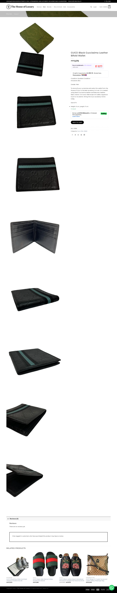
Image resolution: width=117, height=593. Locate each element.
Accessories (71, 7)
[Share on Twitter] (75, 135)
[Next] (110, 568)
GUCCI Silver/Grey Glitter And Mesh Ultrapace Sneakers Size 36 (16, 579)
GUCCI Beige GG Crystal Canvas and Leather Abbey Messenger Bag (96, 579)
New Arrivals (58, 7)
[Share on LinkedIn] (84, 135)
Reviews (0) (14, 519)
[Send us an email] (109, 1)
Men (44, 7)
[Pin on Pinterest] (81, 135)
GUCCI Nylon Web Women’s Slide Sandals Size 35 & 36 (43, 579)
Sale (64, 7)
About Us (45, 588)
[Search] (91, 7)
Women (39, 7)
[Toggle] (8, 518)
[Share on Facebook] (72, 135)
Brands (49, 7)
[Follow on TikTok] (108, 1)
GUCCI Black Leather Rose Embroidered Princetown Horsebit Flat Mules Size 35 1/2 (71, 579)
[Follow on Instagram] (106, 1)
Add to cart (77, 122)
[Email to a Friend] (78, 135)
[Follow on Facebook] (104, 1)
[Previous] (6, 568)
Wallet (85, 131)
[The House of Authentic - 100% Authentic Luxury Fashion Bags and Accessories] (20, 7)
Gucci (16, 14)
